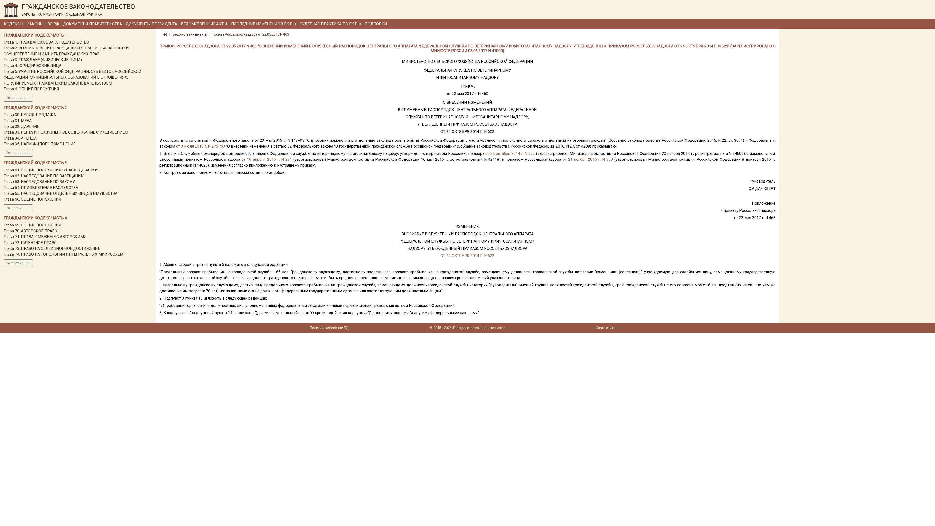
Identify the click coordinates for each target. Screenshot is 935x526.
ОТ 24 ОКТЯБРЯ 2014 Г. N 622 (467, 256)
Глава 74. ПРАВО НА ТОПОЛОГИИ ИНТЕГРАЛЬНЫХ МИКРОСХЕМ (63, 254)
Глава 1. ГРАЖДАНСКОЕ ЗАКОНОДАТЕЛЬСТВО (46, 42)
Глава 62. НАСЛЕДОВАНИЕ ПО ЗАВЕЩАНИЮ (44, 176)
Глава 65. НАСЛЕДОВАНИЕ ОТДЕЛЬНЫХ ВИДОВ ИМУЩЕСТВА (60, 193)
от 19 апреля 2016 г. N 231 (267, 159)
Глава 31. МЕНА (18, 120)
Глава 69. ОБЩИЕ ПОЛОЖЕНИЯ (32, 225)
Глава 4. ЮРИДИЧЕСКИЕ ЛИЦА (32, 65)
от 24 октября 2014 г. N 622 (510, 153)
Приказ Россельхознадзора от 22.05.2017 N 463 (251, 34)
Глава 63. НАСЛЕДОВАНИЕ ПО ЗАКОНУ (39, 181)
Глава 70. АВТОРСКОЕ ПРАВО (30, 231)
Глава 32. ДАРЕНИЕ (21, 126)
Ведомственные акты (204, 24)
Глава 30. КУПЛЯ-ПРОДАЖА (30, 115)
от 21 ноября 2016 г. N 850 (588, 159)
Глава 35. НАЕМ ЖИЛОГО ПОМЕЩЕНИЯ (40, 144)
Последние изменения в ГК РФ (263, 24)
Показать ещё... (18, 98)
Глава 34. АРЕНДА (20, 138)
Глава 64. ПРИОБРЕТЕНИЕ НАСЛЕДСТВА (41, 187)
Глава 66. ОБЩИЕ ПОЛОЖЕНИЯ (32, 199)
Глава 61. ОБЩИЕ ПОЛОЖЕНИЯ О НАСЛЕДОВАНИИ (51, 170)
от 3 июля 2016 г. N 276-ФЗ (200, 146)
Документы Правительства (92, 24)
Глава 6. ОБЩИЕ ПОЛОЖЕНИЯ (31, 89)
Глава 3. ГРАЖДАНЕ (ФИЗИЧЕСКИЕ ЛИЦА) (43, 59)
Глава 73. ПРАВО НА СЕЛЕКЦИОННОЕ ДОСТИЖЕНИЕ (52, 248)
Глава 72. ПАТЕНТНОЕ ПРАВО (30, 242)
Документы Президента (151, 24)
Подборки (376, 24)
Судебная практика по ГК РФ (330, 24)
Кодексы (13, 24)
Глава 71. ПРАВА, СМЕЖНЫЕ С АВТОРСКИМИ (45, 237)
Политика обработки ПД (329, 328)
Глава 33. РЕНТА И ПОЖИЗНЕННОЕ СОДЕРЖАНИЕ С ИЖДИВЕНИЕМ (66, 132)
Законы (35, 24)
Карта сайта (605, 328)
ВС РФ (53, 24)
